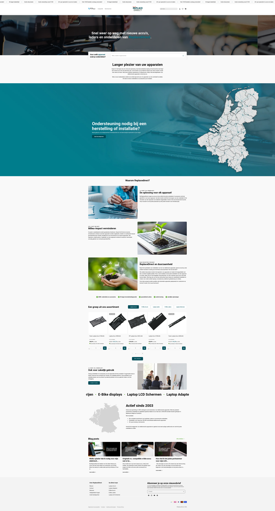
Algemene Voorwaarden (94, 507)
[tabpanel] (137, 336)
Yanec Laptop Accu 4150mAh (96, 336)
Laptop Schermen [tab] (180, 307)
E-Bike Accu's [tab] (145, 307)
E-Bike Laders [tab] (168, 307)
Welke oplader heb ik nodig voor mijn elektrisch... (103, 460)
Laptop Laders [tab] (156, 307)
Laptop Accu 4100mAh (154, 336)
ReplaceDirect (181, 507)
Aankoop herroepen (111, 507)
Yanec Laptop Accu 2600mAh (175, 336)
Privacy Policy (120, 507)
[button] (168, 9)
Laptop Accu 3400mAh (115, 336)
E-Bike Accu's (112, 490)
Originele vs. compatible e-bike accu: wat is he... (137, 460)
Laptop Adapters (113, 488)
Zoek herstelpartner (99, 136)
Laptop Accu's (112, 486)
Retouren (92, 490)
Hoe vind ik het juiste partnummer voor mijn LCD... (169, 460)
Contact (91, 488)
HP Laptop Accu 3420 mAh (136, 336)
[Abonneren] (183, 491)
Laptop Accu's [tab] (133, 307)
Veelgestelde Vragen (95, 492)
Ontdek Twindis (94, 383)
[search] (148, 56)
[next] (142, 353)
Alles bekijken (137, 358)
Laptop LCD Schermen (114, 495)
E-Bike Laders (112, 492)
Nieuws (91, 486)
